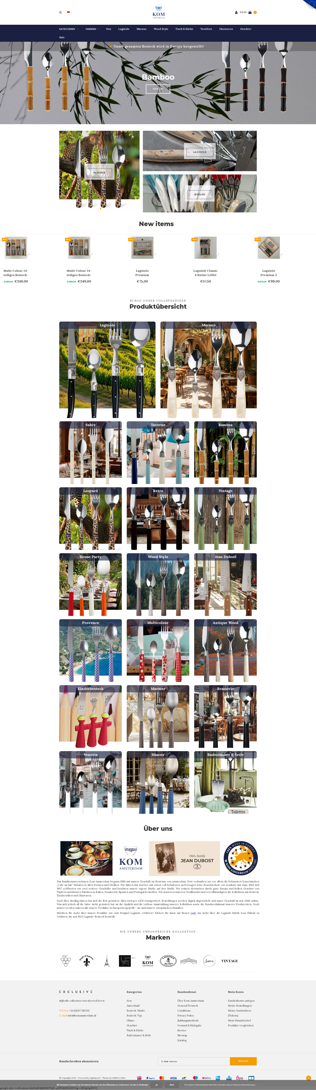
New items (156, 224)
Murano (141, 29)
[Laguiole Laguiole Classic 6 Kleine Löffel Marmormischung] (142, 248)
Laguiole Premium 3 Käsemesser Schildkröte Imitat (205, 273)
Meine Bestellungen (240, 1005)
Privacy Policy (185, 1015)
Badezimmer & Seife (139, 1035)
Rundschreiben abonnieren (79, 1061)
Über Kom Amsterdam (190, 1000)
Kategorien (67, 29)
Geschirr (245, 29)
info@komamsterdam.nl (82, 1015)
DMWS (115, 1078)
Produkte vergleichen (241, 1025)
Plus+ (123, 1078)
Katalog (181, 1040)
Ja (156, 1085)
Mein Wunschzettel (239, 1020)
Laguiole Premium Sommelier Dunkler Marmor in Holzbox (79, 273)
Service (181, 1030)
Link (193, 913)
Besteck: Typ (134, 1015)
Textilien (206, 29)
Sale (62, 37)
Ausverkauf (133, 1005)
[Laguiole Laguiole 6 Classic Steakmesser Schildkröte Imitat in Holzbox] (269, 248)
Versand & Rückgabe (189, 1025)
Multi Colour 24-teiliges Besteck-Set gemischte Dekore (15, 273)
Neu (108, 29)
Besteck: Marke (136, 1010)
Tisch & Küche (184, 29)
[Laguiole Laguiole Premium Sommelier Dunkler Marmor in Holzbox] (79, 248)
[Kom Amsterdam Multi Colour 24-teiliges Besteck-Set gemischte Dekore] (16, 248)
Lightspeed (95, 1078)
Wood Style (161, 29)
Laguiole (123, 29)
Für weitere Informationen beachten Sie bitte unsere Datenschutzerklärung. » (220, 1085)
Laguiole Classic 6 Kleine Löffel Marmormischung (142, 273)
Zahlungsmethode (188, 1020)
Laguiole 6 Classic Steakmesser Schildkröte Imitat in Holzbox (269, 273)
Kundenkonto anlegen (241, 1000)
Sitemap (182, 1035)
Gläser (130, 1020)
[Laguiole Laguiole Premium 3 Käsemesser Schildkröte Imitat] (205, 248)
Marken (91, 29)
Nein (172, 1085)
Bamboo (99, 172)
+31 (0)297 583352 (79, 1010)
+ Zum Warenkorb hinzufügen (17, 288)
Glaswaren (226, 29)
